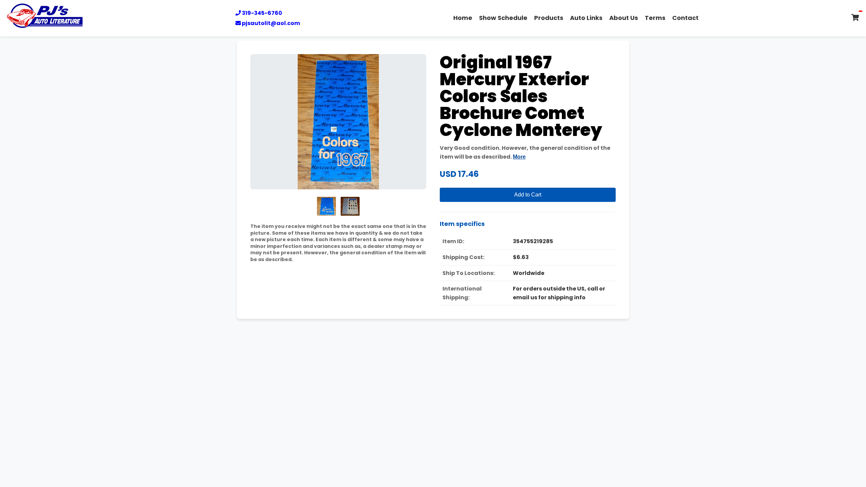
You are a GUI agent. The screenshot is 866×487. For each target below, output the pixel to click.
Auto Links (586, 18)
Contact (685, 18)
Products (548, 18)
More (519, 157)
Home (462, 18)
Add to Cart (527, 195)
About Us (623, 18)
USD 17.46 (459, 174)
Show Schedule (503, 18)
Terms (655, 18)
